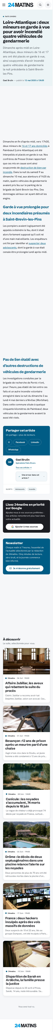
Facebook (20, 442)
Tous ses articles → (24, 467)
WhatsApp (13, 449)
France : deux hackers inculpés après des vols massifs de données (22, 922)
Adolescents (19, 495)
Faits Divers (10, 16)
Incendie (32, 495)
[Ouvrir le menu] (4, 5)
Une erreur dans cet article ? (30, 482)
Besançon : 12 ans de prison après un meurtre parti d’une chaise (23, 748)
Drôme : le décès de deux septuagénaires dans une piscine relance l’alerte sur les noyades (25, 863)
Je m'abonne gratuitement (26, 574)
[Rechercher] (40, 5)
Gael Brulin (8, 80)
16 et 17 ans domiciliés (34, 146)
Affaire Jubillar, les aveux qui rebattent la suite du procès (24, 692)
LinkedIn (35, 442)
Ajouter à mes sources (26, 532)
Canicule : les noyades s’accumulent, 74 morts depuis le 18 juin (23, 805)
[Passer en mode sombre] (48, 5)
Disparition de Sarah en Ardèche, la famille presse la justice (25, 978)
